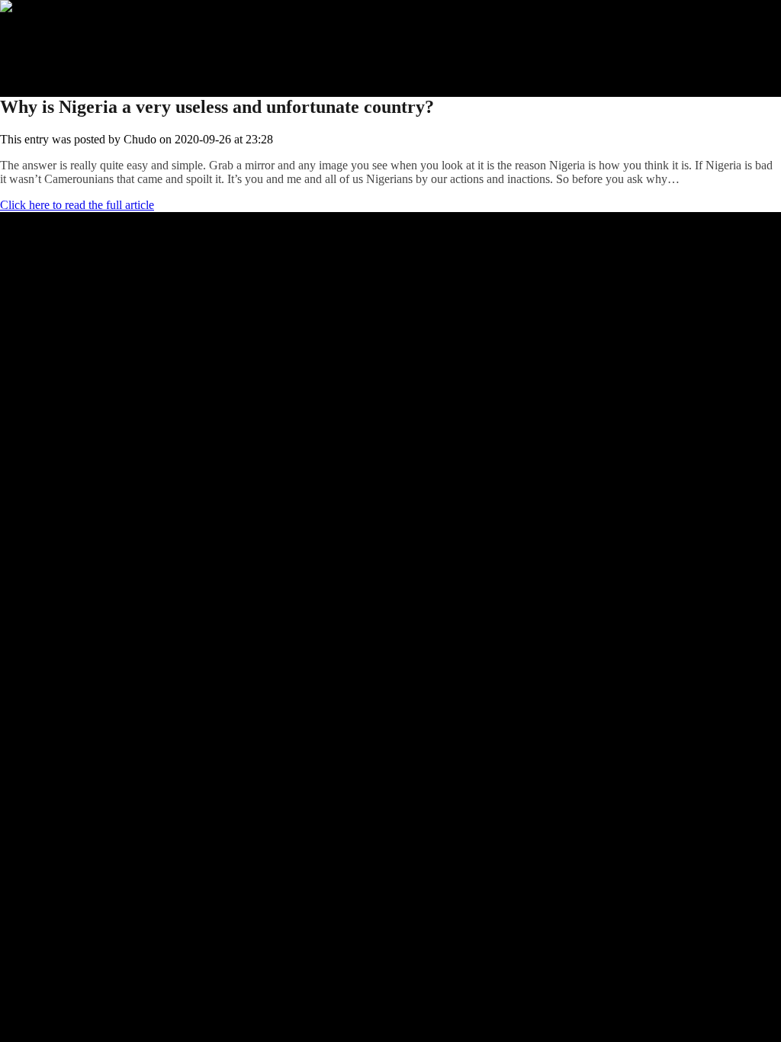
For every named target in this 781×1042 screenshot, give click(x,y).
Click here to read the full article (77, 204)
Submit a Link (65, 33)
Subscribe (54, 47)
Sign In (48, 61)
